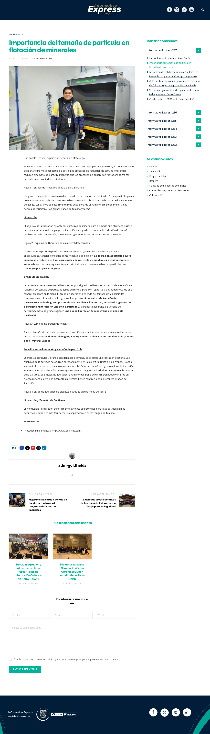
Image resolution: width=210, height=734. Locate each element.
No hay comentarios (43, 58)
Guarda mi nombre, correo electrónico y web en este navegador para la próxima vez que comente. (65, 659)
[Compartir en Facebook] (12, 168)
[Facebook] (153, 712)
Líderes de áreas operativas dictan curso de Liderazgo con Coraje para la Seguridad (98, 503)
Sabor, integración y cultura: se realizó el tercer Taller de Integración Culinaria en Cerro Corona (28, 572)
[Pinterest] (12, 184)
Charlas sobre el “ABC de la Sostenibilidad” (171, 99)
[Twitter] (164, 712)
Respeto (153, 180)
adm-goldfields (72, 465)
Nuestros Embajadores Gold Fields (167, 185)
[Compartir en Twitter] (12, 176)
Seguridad (154, 171)
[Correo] (12, 193)
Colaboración (16, 34)
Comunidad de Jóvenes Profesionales (169, 190)
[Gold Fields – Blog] (105, 10)
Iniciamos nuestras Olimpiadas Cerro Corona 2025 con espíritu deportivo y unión (72, 572)
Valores (153, 166)
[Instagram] (176, 712)
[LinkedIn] (12, 201)
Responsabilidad (158, 176)
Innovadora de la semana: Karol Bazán (169, 58)
